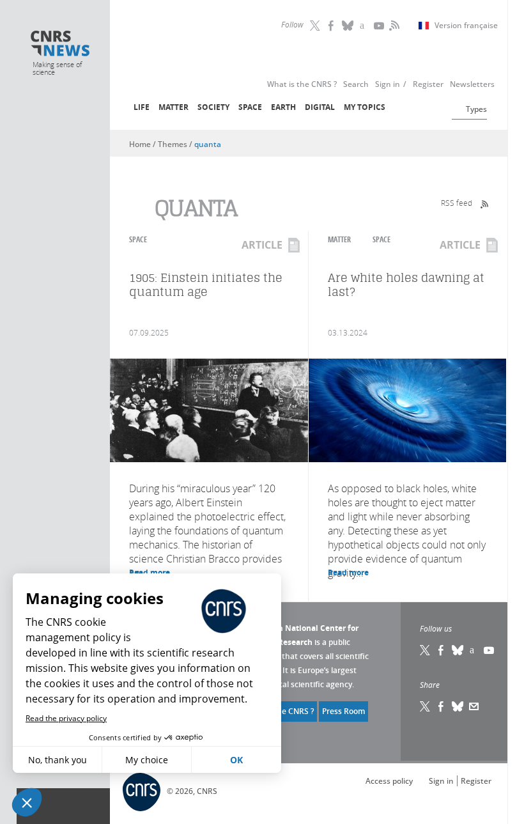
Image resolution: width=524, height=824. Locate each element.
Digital (320, 107)
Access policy (389, 780)
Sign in (441, 780)
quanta (207, 144)
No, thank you (57, 760)
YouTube (380, 25)
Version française (466, 25)
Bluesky (458, 650)
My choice (146, 760)
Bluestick (348, 25)
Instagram (364, 25)
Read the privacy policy (66, 718)
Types (476, 109)
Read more (348, 572)
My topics (364, 107)
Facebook (332, 25)
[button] (27, 802)
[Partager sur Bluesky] (458, 706)
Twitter (316, 25)
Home (140, 144)
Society (213, 107)
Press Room (343, 711)
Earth (283, 107)
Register (476, 780)
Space (250, 107)
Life (142, 107)
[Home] (60, 45)
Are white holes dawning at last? (406, 284)
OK (236, 760)
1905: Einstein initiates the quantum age (205, 284)
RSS (393, 25)
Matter (173, 107)
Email (474, 706)
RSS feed (456, 203)
